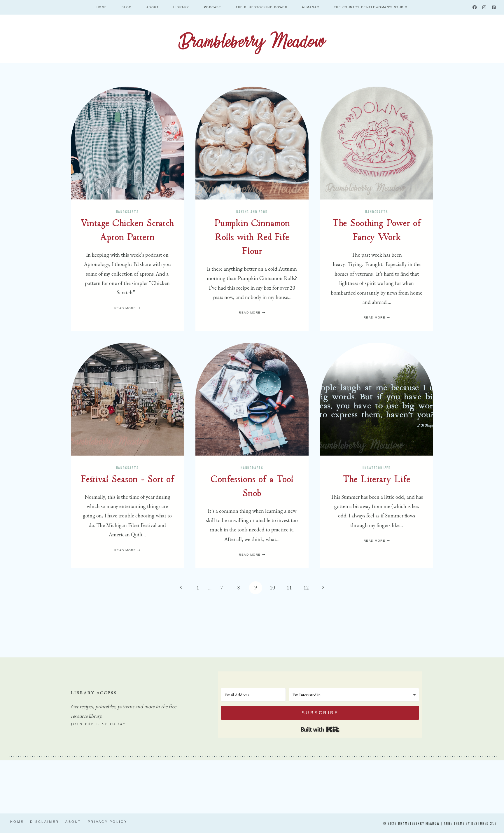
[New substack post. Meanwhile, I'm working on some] (282, 785)
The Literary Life (376, 480)
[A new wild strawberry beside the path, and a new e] (159, 785)
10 (272, 587)
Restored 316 (484, 824)
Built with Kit (320, 729)
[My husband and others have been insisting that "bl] (406, 785)
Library (181, 7)
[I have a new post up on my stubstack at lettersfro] (36, 785)
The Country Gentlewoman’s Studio (371, 7)
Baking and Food (251, 212)
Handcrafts (127, 212)
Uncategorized (377, 468)
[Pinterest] (494, 7)
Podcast (212, 7)
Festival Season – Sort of (127, 480)
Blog (127, 7)
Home (102, 7)
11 (289, 587)
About (152, 7)
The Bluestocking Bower (261, 7)
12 (306, 587)
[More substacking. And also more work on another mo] (344, 785)
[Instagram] (484, 7)
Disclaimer (44, 821)
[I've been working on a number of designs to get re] (467, 785)
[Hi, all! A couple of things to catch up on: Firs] (221, 785)
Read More (127, 308)
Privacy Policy (107, 821)
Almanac (310, 7)
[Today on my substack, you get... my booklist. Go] (98, 785)
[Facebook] (474, 7)
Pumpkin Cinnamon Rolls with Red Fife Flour (252, 238)
